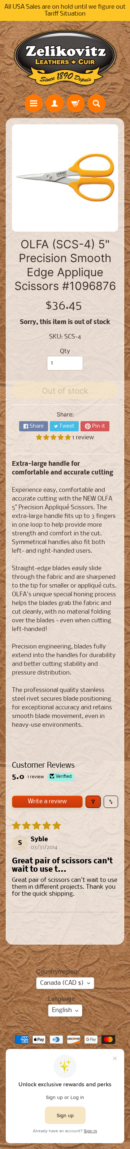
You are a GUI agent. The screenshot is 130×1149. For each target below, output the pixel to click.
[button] (54, 437)
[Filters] (93, 802)
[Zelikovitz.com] (65, 57)
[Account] (55, 103)
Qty (65, 351)
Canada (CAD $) (62, 983)
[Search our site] (96, 103)
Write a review (47, 801)
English (62, 1010)
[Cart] (75, 103)
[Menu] (34, 103)
